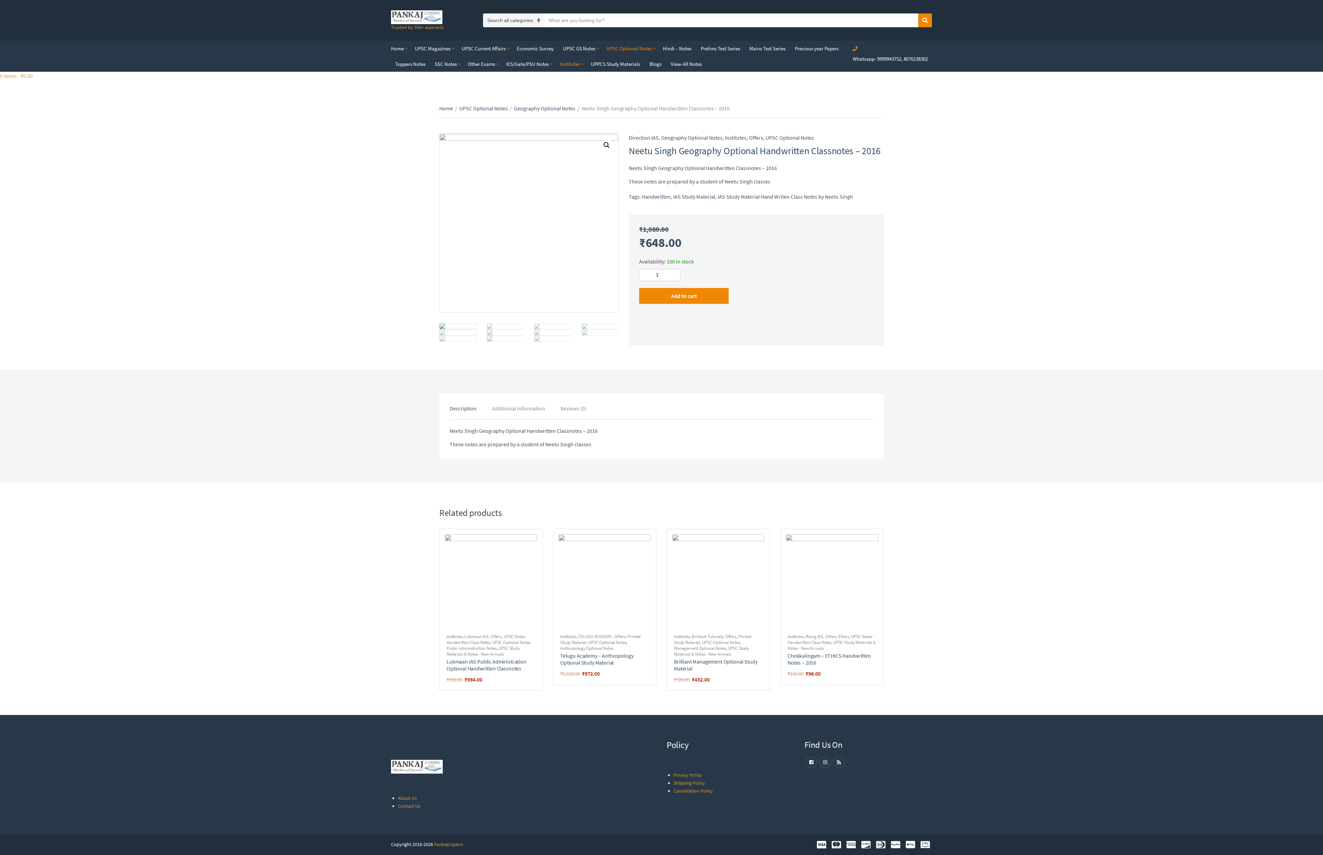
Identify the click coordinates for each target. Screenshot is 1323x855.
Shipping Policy (689, 783)
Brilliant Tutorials (707, 636)
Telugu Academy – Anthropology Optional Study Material (596, 659)
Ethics (843, 636)
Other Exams (481, 64)
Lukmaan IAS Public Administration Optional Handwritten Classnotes (486, 665)
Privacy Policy (688, 775)
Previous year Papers (817, 48)
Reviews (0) (573, 408)
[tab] (463, 408)
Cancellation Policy (693, 791)
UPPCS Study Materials (615, 64)
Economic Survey (535, 48)
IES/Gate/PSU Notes (527, 64)
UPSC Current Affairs (484, 48)
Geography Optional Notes (544, 108)
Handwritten (656, 196)
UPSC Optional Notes (629, 48)
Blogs (655, 64)
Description (463, 408)
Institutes (570, 64)
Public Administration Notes (472, 648)
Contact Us (409, 806)
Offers (756, 137)
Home (397, 48)
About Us (407, 798)
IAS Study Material (694, 196)
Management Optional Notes (700, 648)
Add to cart (684, 295)
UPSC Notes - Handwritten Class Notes (487, 639)
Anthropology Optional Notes (586, 648)
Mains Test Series (767, 48)
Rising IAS (814, 636)
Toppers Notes (410, 64)
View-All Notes (686, 64)
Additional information (518, 408)
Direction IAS (644, 137)
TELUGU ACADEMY (595, 636)
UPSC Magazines (433, 48)
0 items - (16, 75)
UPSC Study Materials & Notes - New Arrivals (483, 651)
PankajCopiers (448, 844)
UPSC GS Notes (579, 48)
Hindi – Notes (677, 48)
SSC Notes (446, 64)
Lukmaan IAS (476, 636)
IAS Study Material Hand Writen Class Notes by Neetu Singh (785, 196)
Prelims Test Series (720, 48)
